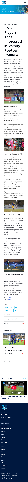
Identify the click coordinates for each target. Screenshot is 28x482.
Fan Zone (4, 442)
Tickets (3, 437)
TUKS (6, 310)
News (3, 449)
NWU (11, 307)
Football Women (6, 417)
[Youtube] (9, 478)
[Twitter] (7, 478)
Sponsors (3, 465)
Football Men (7, 314)
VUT (12, 310)
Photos (3, 457)
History (3, 468)
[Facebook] (4, 478)
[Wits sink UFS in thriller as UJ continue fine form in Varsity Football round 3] (14, 339)
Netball (3, 420)
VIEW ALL (22, 378)
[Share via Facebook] (5, 319)
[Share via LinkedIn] (12, 319)
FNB (16, 310)
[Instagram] (2, 478)
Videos (3, 452)
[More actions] (23, 24)
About (3, 463)
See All (22, 330)
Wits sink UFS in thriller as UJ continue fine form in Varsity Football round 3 (13, 349)
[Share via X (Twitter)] (8, 319)
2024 (6, 307)
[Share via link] (16, 319)
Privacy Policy (14, 475)
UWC (16, 307)
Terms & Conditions (5, 475)
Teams (3, 440)
